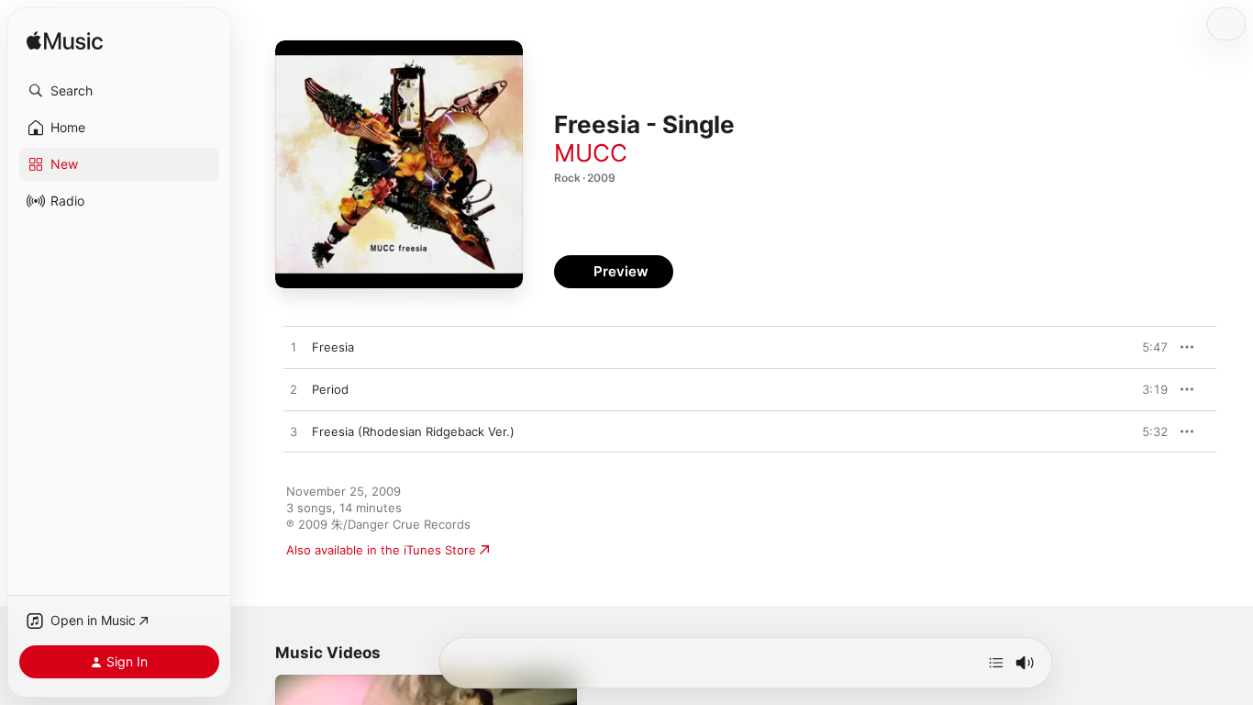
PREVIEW (1147, 346)
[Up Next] (996, 663)
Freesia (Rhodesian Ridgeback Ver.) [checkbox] (413, 431)
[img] (65, 41)
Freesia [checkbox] (333, 347)
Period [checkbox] (330, 389)
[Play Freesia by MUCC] (293, 348)
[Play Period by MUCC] (293, 390)
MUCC (590, 153)
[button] (119, 90)
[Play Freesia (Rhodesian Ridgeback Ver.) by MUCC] (293, 432)
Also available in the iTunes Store (381, 550)
